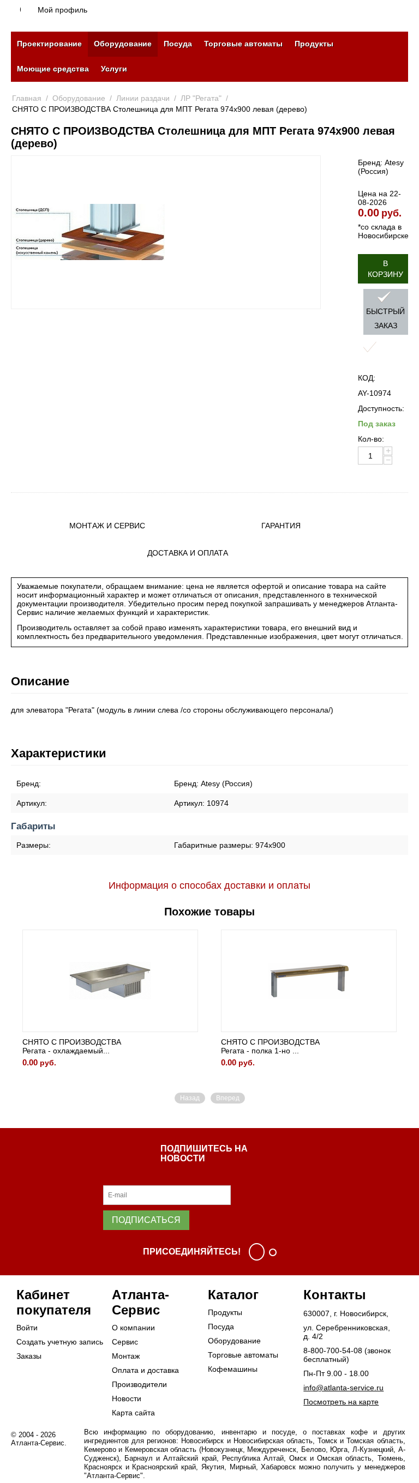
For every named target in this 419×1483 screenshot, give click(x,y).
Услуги (114, 68)
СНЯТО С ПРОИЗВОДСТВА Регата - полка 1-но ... (270, 1046)
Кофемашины (233, 1369)
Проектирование (49, 43)
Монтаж (126, 1356)
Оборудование (123, 43)
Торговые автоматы (243, 43)
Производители (139, 1384)
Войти (27, 1327)
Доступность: (381, 408)
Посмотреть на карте (341, 1401)
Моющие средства (53, 68)
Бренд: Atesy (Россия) (381, 167)
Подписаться (146, 1220)
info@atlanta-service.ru (343, 1387)
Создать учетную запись (59, 1341)
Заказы (28, 1356)
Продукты (314, 43)
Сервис (125, 1341)
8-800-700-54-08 (332, 1350)
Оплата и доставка (145, 1370)
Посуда (178, 43)
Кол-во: (371, 439)
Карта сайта (133, 1412)
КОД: (366, 377)
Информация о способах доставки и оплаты (209, 885)
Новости (126, 1398)
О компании (133, 1327)
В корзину (385, 269)
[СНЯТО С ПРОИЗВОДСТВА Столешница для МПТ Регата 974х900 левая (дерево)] (88, 232)
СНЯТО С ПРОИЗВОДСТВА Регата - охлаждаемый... (71, 1046)
